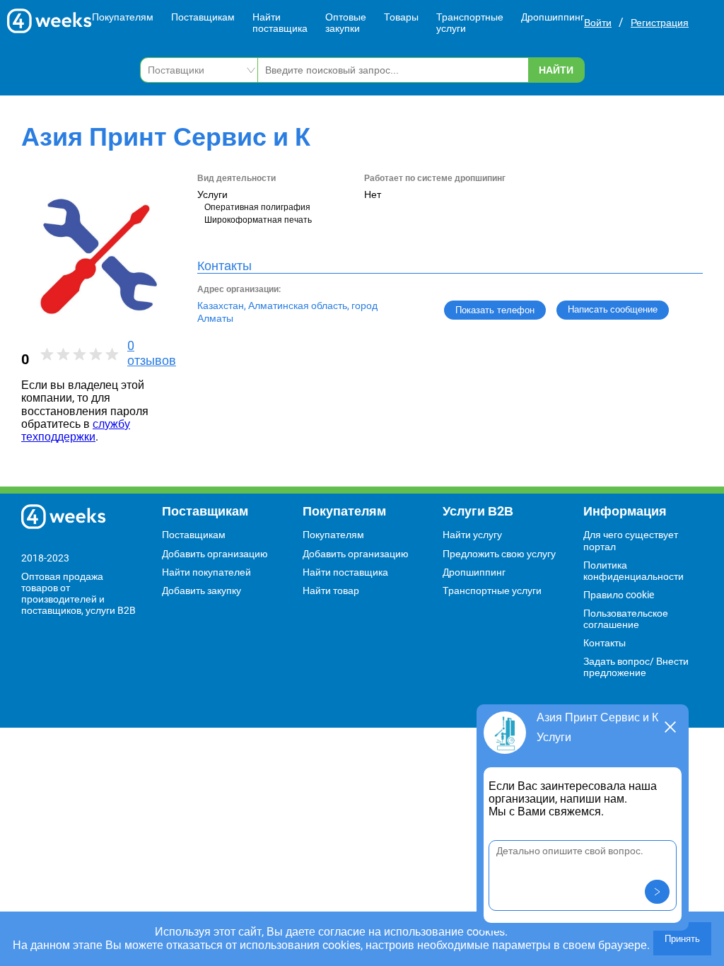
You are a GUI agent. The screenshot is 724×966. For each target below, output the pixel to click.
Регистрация (660, 22)
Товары (401, 17)
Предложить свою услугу (499, 553)
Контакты (604, 642)
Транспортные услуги (469, 22)
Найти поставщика (280, 22)
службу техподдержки (75, 430)
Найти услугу (472, 534)
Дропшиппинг (552, 17)
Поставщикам (203, 17)
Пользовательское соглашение (625, 618)
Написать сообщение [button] (613, 309)
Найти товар (331, 590)
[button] (657, 892)
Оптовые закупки (345, 22)
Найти (556, 70)
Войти (598, 22)
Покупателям (122, 17)
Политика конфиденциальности (633, 570)
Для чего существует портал (630, 540)
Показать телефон (495, 310)
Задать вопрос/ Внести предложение (636, 667)
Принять (682, 938)
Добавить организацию (215, 553)
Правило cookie (618, 594)
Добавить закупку (201, 590)
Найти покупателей (206, 572)
